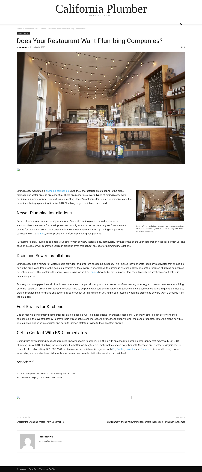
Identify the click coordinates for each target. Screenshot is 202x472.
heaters (41, 233)
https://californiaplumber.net (50, 441)
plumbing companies (57, 190)
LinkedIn (130, 349)
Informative (22, 47)
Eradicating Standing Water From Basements (40, 421)
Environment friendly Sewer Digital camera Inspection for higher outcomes (146, 421)
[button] (181, 24)
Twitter (120, 349)
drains (94, 272)
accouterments (31, 28)
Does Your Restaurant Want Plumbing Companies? (90, 41)
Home (19, 28)
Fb (113, 349)
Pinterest (146, 349)
